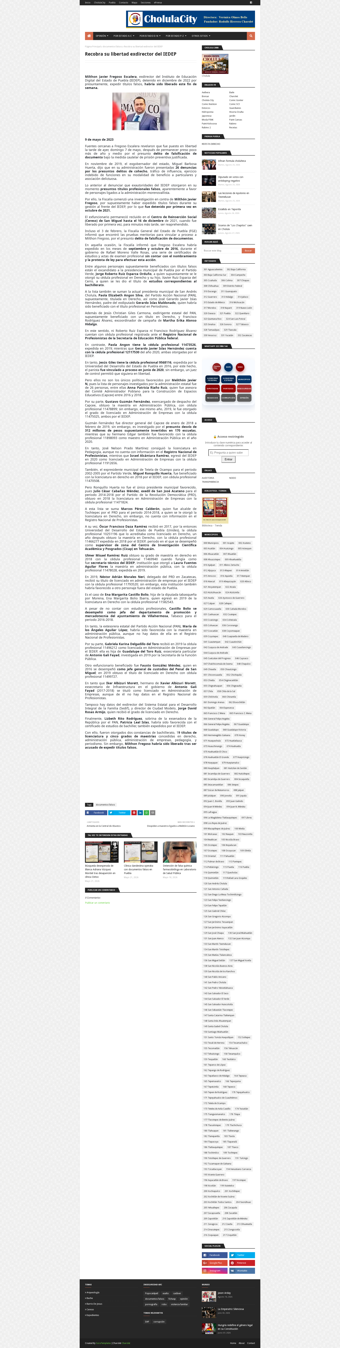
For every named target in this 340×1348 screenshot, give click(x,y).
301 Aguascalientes (213, 269)
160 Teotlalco (229, 1059)
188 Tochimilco (211, 1153)
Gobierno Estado (228, 379)
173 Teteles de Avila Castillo (217, 1109)
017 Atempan (243, 576)
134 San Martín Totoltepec (217, 949)
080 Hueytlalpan (211, 768)
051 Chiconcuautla (213, 675)
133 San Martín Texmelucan (217, 944)
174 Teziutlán (241, 1109)
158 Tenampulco (232, 1054)
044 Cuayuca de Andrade (216, 653)
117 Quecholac (230, 872)
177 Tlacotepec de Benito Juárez (219, 1120)
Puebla (112, 2)
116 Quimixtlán (211, 872)
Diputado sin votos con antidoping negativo (230, 179)
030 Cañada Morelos (236, 609)
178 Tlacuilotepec (212, 1125)
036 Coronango (230, 625)
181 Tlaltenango (231, 1131)
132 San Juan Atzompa (239, 938)
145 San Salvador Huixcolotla (218, 1004)
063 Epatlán (209, 708)
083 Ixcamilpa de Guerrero (217, 779)
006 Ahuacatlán (211, 554)
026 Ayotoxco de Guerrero (231, 598)
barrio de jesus (94, 1303)
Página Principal (93, 46)
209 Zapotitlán (211, 1218)
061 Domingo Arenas (214, 702)
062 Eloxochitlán (237, 702)
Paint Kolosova (209, 123)
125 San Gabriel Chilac (215, 911)
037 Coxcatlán (211, 631)
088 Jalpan (239, 790)
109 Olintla (245, 850)
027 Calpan (209, 603)
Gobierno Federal (212, 379)
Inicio (87, 2)
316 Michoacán (236, 302)
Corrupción (228, 398)
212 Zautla (227, 1224)
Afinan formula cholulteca (232, 160)
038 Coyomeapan (231, 631)
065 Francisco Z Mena (214, 713)
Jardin (232, 115)
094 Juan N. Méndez (235, 806)
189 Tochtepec (230, 1153)
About (242, 1343)
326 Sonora (225, 324)
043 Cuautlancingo (241, 647)
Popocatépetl (151, 1293)
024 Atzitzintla (232, 592)
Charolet (233, 96)
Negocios (212, 398)
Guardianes (235, 108)
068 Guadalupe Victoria (234, 730)
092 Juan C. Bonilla (213, 801)
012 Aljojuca (210, 570)
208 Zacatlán (231, 1213)
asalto (166, 1293)
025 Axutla (209, 598)
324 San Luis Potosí (235, 319)
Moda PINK (207, 119)
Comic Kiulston (209, 104)
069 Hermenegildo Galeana (217, 735)
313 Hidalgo (227, 297)
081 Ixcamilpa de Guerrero (217, 774)
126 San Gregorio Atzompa (217, 916)
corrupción (159, 1322)
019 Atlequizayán (227, 581)
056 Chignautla (234, 686)
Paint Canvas (235, 119)
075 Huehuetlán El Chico (215, 752)
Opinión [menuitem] (101, 36)
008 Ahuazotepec (212, 559)
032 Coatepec (230, 614)
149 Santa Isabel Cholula (216, 1026)
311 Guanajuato (229, 291)
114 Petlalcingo (211, 867)
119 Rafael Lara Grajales (235, 878)
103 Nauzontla (245, 834)
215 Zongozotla (232, 1229)
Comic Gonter (236, 100)
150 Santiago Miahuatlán (216, 1032)
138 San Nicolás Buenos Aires (218, 966)
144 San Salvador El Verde (216, 999)
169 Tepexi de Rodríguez (215, 1092)
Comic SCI (234, 104)
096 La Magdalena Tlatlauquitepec (220, 817)
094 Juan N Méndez (213, 806)
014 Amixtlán (242, 570)
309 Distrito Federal (232, 286)
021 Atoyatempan (212, 587)
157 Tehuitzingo (211, 1054)
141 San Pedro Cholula (215, 982)
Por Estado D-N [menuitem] (149, 36)
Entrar (228, 459)
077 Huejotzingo (241, 757)
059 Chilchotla (211, 697)
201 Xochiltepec (232, 1191)
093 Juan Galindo (234, 801)
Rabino (232, 123)
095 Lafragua (210, 812)
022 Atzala (230, 587)
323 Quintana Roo (213, 319)
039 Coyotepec (211, 636)
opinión (184, 1299)
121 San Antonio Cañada (216, 889)
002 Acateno (245, 543)
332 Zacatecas (245, 335)
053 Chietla (209, 680)
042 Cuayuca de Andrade (216, 647)
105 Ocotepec (210, 845)
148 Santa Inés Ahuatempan (217, 1021)
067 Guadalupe (241, 724)
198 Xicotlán (210, 1185)
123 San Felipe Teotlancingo (217, 900)
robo (164, 1304)
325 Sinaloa (209, 324)
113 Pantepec (235, 861)
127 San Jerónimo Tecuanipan (218, 922)
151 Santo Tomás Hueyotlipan (218, 1037)
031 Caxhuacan (211, 614)
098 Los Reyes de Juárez (215, 823)
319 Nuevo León (244, 308)
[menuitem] (89, 36)
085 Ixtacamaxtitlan (213, 784)
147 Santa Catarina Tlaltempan (219, 1015)
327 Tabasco (242, 324)
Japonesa (206, 115)
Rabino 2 (206, 127)
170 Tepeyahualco (241, 1092)
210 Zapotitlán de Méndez (235, 1218)
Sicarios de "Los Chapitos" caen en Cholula (235, 227)
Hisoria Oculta (236, 112)
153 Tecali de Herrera (214, 1043)
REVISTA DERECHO (211, 144)
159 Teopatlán (211, 1059)
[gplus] (215, 1263)
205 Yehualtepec (211, 1207)
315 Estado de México (214, 302)
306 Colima (227, 280)
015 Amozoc (210, 576)
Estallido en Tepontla (229, 209)
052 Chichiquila (234, 675)
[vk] (242, 1271)
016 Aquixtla (226, 576)
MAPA (228, 367)
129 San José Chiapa (214, 933)
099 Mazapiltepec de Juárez (217, 828)
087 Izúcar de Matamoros (216, 790)
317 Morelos (210, 308)
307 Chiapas (243, 280)
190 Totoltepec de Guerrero (217, 1158)
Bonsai (205, 96)
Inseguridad (244, 389)
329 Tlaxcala (230, 330)
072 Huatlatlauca (233, 741)
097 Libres (247, 817)
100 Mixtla (239, 828)
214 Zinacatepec (212, 1229)
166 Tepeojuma (233, 1081)
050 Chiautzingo (228, 669)
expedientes (93, 1315)
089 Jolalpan (210, 795)
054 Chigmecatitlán (228, 680)
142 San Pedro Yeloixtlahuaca (218, 988)
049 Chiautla (210, 669)
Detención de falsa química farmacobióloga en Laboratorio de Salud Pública (179, 869)
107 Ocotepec (210, 850)
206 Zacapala (230, 1207)
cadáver (177, 1293)
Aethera (206, 92)
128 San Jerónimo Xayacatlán (218, 927)
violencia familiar (179, 1304)
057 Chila (208, 691)
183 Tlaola (229, 1136)
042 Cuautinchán (233, 642)
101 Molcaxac (210, 834)
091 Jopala (241, 795)
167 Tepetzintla (211, 1087)
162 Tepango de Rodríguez (217, 1070)
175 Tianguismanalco (214, 1114)
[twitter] (242, 1255)
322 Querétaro (242, 313)
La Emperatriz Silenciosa (231, 1309)
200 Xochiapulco (212, 1191)
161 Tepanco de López (215, 1065)
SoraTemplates (103, 1343)
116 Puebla (243, 867)
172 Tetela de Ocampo (215, 1103)
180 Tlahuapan (211, 1131)
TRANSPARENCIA (210, 482)
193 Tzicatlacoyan (213, 1169)
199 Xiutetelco (227, 1185)
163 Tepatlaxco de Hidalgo (217, 1076)
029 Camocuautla (212, 609)
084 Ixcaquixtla (241, 779)
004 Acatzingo (227, 548)
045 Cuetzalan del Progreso (217, 658)
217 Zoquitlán (230, 1235)
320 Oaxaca (209, 313)
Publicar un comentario (97, 902)
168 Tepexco (229, 1087)
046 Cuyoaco (241, 658)
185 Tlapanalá (230, 1142)
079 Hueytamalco (230, 763)
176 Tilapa (235, 1114)
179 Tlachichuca (233, 1125)
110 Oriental (210, 856)
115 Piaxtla (228, 867)
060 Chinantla (229, 697)
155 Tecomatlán (212, 1048)
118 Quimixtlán (211, 878)
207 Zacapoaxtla (212, 1213)
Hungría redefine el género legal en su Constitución (235, 1327)
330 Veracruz (210, 335)
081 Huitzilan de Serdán (235, 768)
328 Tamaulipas (211, 330)
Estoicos (206, 108)
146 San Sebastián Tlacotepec (218, 1010)
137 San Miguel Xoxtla (240, 960)
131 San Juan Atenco (214, 938)
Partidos (228, 389)
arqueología (93, 1292)
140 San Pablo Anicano (215, 977)
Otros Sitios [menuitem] (200, 36)
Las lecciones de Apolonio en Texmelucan (233, 195)
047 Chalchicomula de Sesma (218, 664)
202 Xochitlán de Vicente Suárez (219, 1196)
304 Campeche (238, 275)
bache (90, 1298)
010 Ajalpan (209, 565)
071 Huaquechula (212, 741)
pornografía (151, 1304)
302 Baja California (236, 269)
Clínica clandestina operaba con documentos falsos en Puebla (138, 869)
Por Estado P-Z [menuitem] (175, 36)
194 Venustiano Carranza (238, 1169)
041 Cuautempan (212, 642)
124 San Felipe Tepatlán (215, 905)
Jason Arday (224, 1292)
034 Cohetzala (230, 620)
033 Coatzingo (211, 620)
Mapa (134, 2)
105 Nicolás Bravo (230, 839)
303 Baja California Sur (215, 275)
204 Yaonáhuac (243, 1202)
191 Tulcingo (241, 1158)
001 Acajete (228, 543)
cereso (90, 1309)
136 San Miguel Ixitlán (214, 960)
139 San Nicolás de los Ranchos (219, 971)
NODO (240, 367)
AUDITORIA (208, 478)
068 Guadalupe (211, 730)
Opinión (244, 398)
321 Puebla (225, 313)
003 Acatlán (209, 548)
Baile (231, 92)
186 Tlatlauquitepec (213, 1147)
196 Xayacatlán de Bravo (216, 1180)
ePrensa (158, 2)
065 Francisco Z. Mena (240, 713)
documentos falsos (112, 46)
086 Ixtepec (233, 784)
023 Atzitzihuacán (212, 592)
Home (233, 1343)
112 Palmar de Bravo (214, 861)
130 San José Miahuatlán (240, 933)
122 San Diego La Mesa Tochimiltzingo (223, 894)
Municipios (244, 379)
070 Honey (240, 735)
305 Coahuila (210, 280)
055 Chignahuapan (213, 686)
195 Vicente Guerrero (214, 1174)
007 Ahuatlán (229, 554)
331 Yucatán (227, 335)
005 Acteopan (244, 548)
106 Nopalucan (229, 845)
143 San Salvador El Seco (216, 993)
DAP (147, 1322)
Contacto (123, 2)
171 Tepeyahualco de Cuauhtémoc (220, 1098)
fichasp (172, 1299)
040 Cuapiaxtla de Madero (235, 636)
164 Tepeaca (240, 1076)
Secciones (146, 2)
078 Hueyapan (211, 763)
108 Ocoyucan (229, 850)
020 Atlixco (245, 581)
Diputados (212, 389)
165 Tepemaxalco (212, 1081)
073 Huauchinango (213, 746)
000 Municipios (211, 543)
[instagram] (215, 1271)
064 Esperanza (227, 708)
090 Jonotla (226, 795)
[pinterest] (242, 1263)
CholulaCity (99, 2)
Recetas (233, 127)
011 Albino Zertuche (229, 565)
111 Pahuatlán (227, 856)
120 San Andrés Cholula (215, 883)
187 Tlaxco (232, 1147)
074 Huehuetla (234, 746)
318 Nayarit (226, 308)
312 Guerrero (210, 297)
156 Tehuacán (231, 1048)
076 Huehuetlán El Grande (216, 757)
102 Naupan (228, 834)
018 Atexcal (209, 581)
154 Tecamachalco (238, 1043)
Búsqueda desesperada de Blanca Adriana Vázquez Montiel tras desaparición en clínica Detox (100, 871)
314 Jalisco (243, 297)
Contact (251, 1343)
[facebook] (251, 2)
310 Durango (210, 291)
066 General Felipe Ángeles (217, 724)
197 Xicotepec (239, 1180)
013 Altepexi (226, 570)
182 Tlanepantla (212, 1136)
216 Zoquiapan (211, 1235)
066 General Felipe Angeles (217, 719)
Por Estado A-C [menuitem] (123, 36)
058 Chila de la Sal (226, 691)
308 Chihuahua (211, 286)
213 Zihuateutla (244, 1224)
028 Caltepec (225, 603)
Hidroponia (207, 112)
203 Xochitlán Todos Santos (217, 1202)
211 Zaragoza (210, 1224)
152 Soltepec (244, 1037)
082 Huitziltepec (242, 774)
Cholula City (208, 100)
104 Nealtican (210, 839)
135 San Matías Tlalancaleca (218, 955)
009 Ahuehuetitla (233, 559)
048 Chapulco (244, 664)
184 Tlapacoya (211, 1142)
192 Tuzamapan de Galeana (217, 1163)
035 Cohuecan (211, 625)
